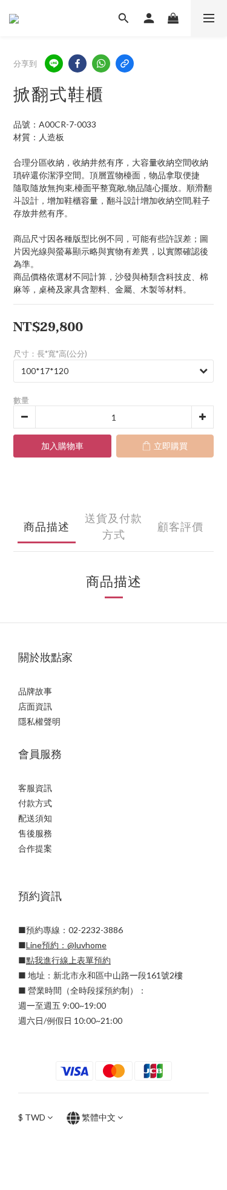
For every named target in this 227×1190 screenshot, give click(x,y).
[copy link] (125, 63)
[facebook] (77, 63)
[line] (54, 63)
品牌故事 (35, 691)
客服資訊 (35, 788)
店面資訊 (35, 706)
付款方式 (35, 803)
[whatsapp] (101, 63)
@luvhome (87, 945)
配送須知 (35, 818)
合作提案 (35, 848)
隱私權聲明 (39, 721)
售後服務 (35, 833)
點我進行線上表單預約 (68, 960)
